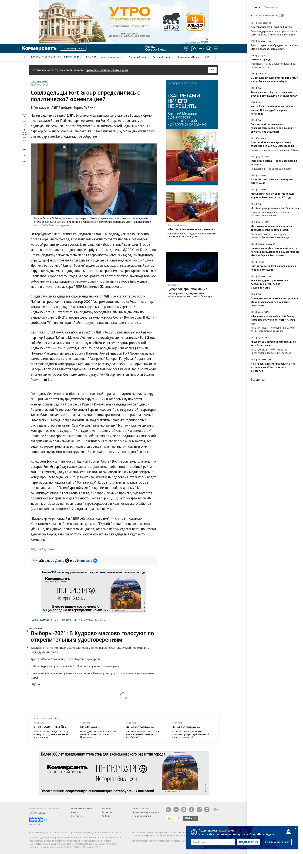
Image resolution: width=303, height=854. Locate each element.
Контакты (76, 815)
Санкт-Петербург (39, 81)
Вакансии (107, 812)
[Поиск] (208, 48)
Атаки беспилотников (112, 57)
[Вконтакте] (176, 809)
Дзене (59, 560)
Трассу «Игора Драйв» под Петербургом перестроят (65, 659)
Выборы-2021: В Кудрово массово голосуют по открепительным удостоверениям (92, 636)
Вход (201, 48)
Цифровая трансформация (187, 289)
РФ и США (91, 57)
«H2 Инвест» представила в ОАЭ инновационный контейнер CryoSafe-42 (142, 734)
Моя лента (270, 7)
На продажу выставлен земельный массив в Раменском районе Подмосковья (98, 734)
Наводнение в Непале (188, 57)
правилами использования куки (107, 70)
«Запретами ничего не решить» (191, 229)
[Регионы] (186, 48)
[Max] (207, 809)
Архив (74, 812)
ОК (212, 70)
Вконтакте (84, 560)
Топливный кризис (138, 57)
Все (56, 718)
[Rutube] (199, 809)
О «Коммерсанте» (81, 808)
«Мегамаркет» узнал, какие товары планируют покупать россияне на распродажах (52, 734)
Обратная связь (141, 808)
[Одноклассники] (191, 809)
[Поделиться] (24, 149)
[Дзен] (183, 809)
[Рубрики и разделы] (215, 48)
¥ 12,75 (57, 57)
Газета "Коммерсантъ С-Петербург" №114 (55, 619)
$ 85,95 (34, 57)
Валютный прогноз (162, 57)
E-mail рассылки (141, 815)
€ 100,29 (46, 57)
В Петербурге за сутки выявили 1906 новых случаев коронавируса (75, 666)
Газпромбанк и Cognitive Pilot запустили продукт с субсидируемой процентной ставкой (190, 734)
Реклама (107, 808)
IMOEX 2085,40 (71, 57)
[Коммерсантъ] (39, 48)
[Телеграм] (168, 809)
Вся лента (258, 380)
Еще (33, 684)
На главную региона (73, 48)
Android (106, 815)
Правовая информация (145, 812)
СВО (207, 57)
